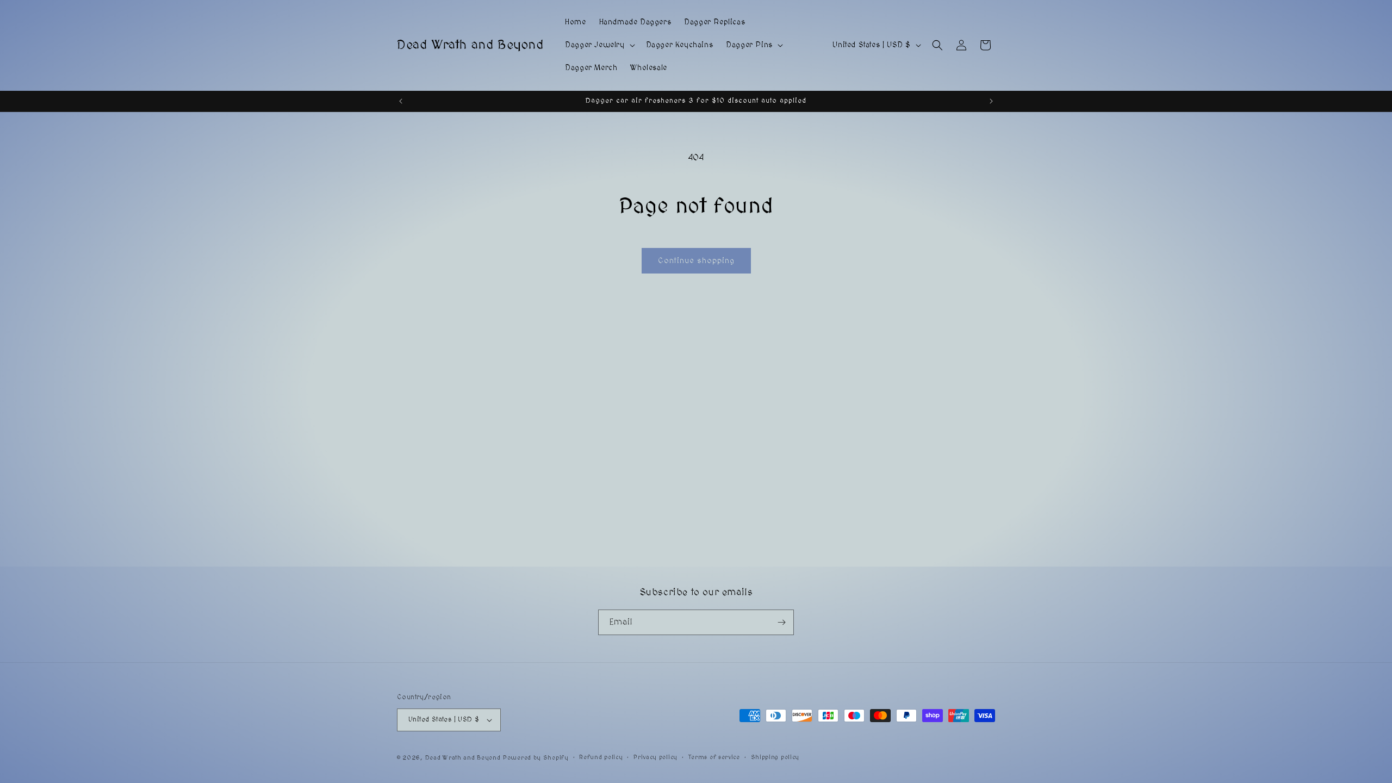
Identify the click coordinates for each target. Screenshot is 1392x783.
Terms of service (714, 757)
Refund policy (601, 757)
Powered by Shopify (536, 757)
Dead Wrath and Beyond (463, 757)
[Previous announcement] (401, 101)
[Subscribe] (781, 622)
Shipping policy (775, 757)
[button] (598, 45)
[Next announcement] (991, 101)
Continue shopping (696, 260)
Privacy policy (655, 757)
